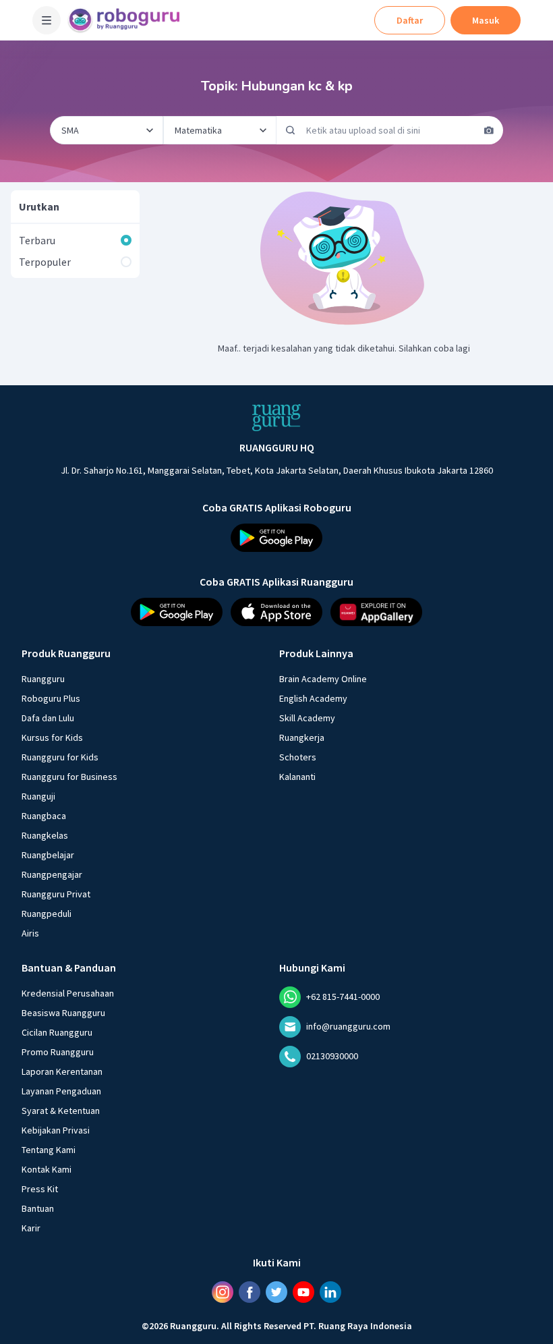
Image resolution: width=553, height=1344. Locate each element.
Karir (31, 1228)
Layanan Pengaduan (61, 1091)
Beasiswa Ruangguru (63, 1013)
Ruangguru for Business (69, 777)
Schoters (297, 757)
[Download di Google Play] (276, 538)
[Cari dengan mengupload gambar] (489, 130)
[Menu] (46, 20)
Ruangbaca (44, 816)
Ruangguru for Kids (60, 757)
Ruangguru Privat (56, 894)
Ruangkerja (301, 737)
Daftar (410, 20)
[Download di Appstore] (276, 612)
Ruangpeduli (46, 913)
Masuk (485, 20)
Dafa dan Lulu (48, 718)
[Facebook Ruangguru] (249, 1292)
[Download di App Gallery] (376, 612)
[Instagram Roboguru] (222, 1292)
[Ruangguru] (276, 417)
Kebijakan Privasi (56, 1130)
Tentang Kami (49, 1150)
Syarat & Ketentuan (61, 1110)
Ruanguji (38, 796)
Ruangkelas (45, 835)
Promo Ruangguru (58, 1052)
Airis (30, 933)
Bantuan (38, 1208)
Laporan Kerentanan (62, 1071)
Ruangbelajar (48, 855)
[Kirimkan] (290, 130)
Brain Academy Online (323, 679)
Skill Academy (307, 718)
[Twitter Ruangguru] (276, 1292)
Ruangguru (43, 679)
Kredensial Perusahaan (68, 993)
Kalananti (297, 777)
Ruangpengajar (52, 874)
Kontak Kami (46, 1169)
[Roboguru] (128, 20)
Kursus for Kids (52, 737)
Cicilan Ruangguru (57, 1032)
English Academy (313, 698)
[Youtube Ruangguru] (303, 1292)
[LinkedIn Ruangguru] (330, 1292)
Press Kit (40, 1189)
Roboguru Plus (51, 698)
